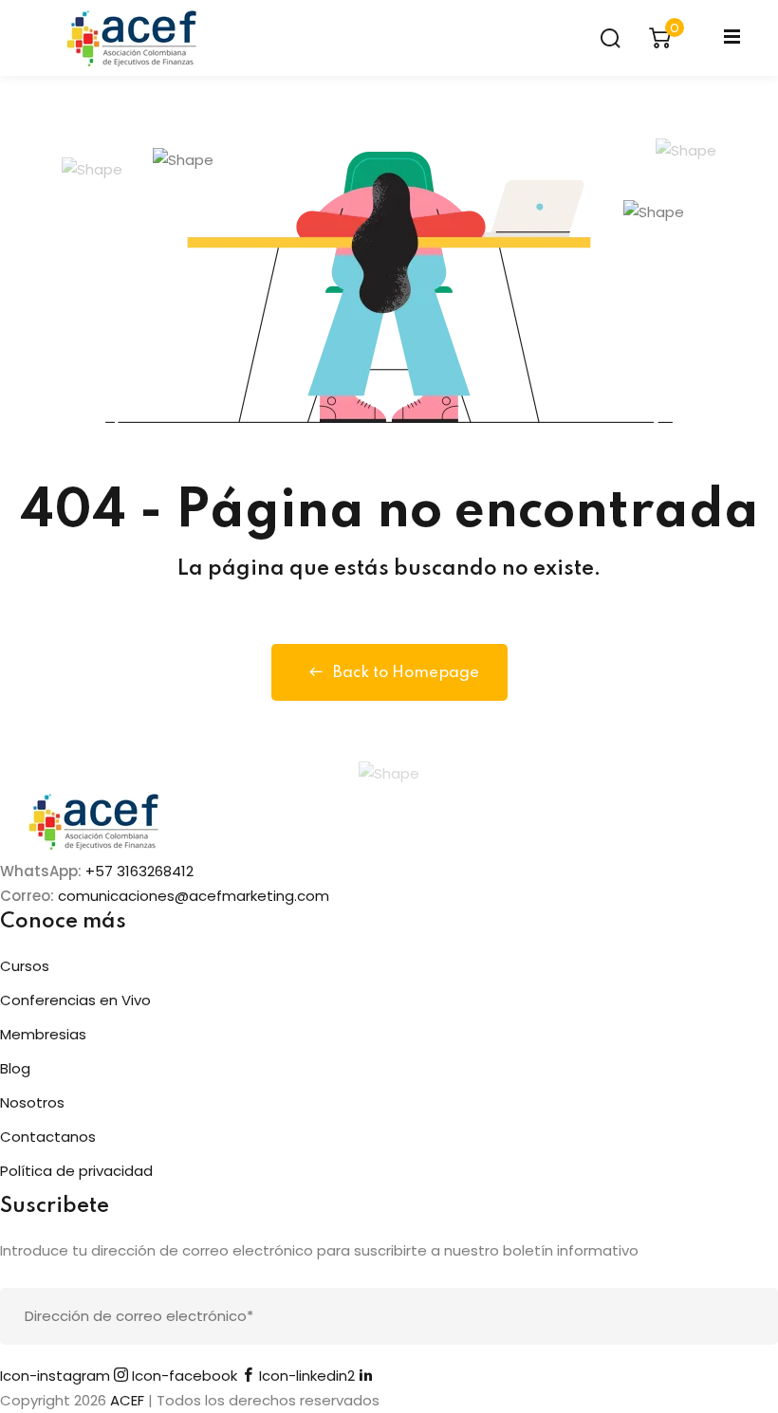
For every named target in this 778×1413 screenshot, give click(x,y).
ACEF (127, 1400)
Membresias (43, 1034)
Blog (15, 1068)
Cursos (24, 966)
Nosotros (32, 1102)
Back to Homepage (406, 673)
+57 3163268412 (139, 871)
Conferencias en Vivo (75, 1000)
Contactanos (48, 1137)
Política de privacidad (76, 1171)
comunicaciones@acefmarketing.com (193, 896)
